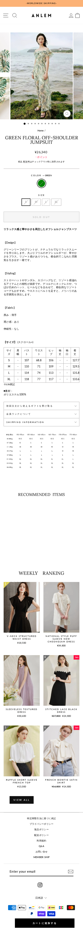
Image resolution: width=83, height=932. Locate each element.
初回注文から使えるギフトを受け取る (29, 406)
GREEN (41, 183)
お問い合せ (42, 851)
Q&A (41, 846)
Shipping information (25, 422)
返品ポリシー (41, 829)
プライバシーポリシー (42, 823)
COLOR (41, 175)
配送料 (26, 161)
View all (21, 799)
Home (40, 130)
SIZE (41, 195)
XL (56, 202)
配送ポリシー (41, 835)
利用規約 (41, 840)
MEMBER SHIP (41, 857)
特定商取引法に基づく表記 (41, 818)
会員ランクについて (18, 414)
